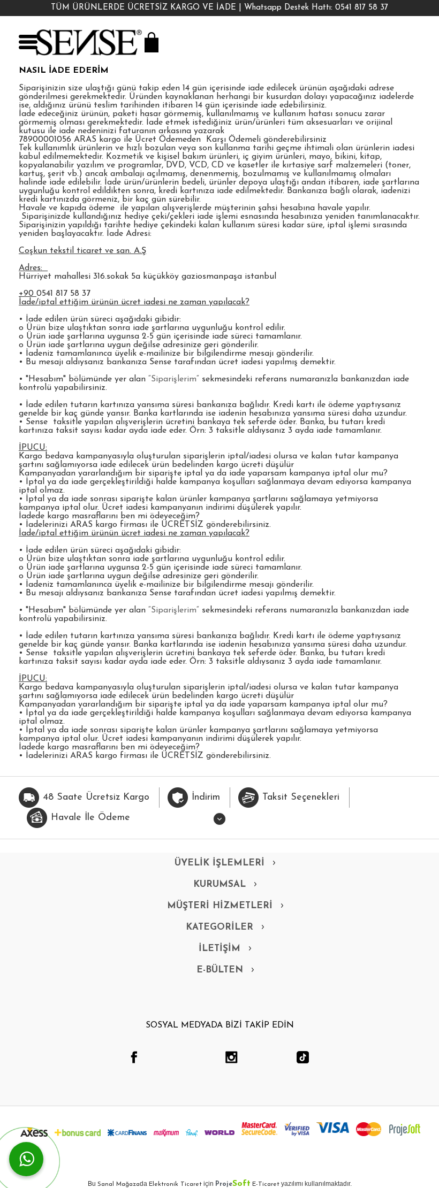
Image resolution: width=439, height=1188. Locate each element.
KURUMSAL (219, 884)
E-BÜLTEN (219, 970)
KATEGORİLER (219, 927)
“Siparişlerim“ (173, 379)
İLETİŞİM (219, 948)
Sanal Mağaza (118, 1184)
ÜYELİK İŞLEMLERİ (219, 863)
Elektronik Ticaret (175, 1184)
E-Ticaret (265, 1184)
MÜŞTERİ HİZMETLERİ (220, 905)
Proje (233, 1184)
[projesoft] (404, 1130)
